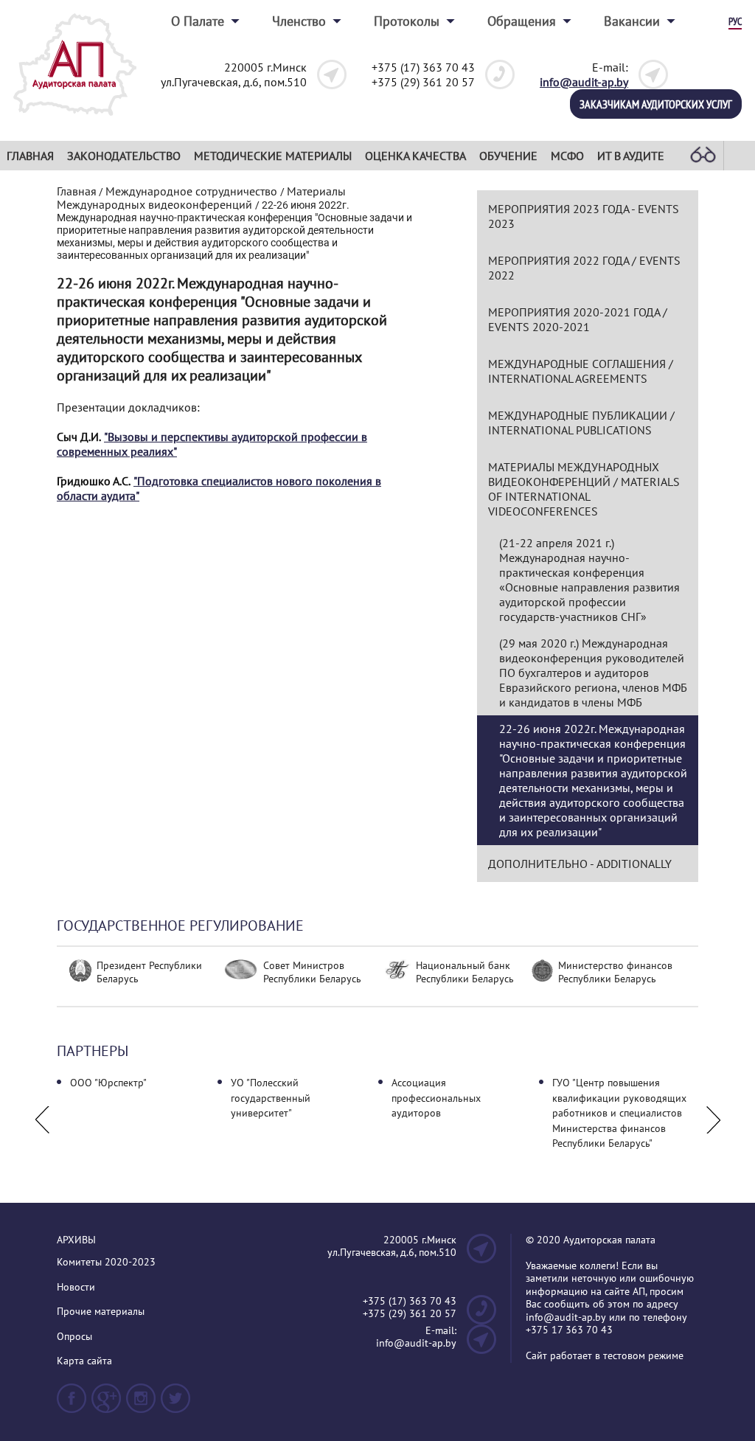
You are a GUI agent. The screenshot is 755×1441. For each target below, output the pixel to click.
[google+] (106, 1404)
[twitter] (175, 1404)
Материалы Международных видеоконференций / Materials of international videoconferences (584, 488)
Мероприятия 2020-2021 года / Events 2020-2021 (577, 319)
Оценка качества (415, 155)
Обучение (508, 155)
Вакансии (632, 21)
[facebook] (71, 1404)
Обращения (521, 21)
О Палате (197, 21)
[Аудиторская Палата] (74, 120)
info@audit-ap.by (584, 81)
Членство (299, 21)
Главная (30, 155)
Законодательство (124, 155)
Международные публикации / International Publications (581, 422)
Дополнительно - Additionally (580, 863)
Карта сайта (84, 1361)
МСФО (567, 155)
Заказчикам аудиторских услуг (656, 104)
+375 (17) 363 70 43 (423, 67)
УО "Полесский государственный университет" (270, 1097)
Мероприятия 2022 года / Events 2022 (584, 267)
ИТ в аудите (630, 155)
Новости (76, 1287)
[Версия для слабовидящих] (702, 155)
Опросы (74, 1336)
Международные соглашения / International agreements (580, 371)
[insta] (141, 1404)
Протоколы (406, 21)
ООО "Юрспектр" (108, 1082)
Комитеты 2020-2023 (106, 1262)
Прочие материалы (101, 1311)
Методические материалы (273, 155)
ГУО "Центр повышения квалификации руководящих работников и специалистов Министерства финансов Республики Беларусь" (619, 1113)
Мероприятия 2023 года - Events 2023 (583, 216)
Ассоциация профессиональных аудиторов (436, 1097)
